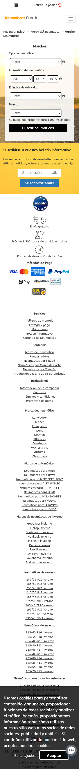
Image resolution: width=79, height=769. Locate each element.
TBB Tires (40, 439)
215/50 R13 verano (39, 614)
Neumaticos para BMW (39, 475)
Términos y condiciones (39, 396)
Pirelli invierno (39, 549)
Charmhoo (39, 456)
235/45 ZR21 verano (39, 618)
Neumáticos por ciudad (39, 360)
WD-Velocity (39, 447)
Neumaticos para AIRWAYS (39, 505)
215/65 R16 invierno (40, 632)
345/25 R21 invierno (40, 662)
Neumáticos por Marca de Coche (39, 365)
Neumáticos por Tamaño (39, 369)
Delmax (39, 434)
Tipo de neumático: (22, 53)
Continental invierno (39, 532)
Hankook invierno (39, 536)
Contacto (39, 392)
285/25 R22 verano (39, 579)
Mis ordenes (40, 329)
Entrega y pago (39, 325)
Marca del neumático (39, 352)
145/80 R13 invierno (40, 645)
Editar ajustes (25, 755)
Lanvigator (39, 417)
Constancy (39, 443)
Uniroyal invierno (39, 553)
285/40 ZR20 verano (39, 605)
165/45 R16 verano (39, 596)
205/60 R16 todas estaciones (39, 685)
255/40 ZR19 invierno (39, 641)
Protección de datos (39, 400)
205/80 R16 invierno (40, 658)
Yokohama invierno (40, 558)
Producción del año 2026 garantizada (39, 373)
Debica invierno (39, 545)
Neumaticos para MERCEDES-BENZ (39, 479)
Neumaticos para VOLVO (39, 500)
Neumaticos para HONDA (40, 509)
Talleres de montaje (39, 320)
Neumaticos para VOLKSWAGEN (39, 496)
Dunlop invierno (39, 528)
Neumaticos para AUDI (39, 470)
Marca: (13, 104)
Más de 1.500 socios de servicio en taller (39, 241)
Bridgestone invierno (39, 562)
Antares (39, 452)
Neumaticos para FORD (39, 492)
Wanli (39, 430)
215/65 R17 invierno (40, 649)
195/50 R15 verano (39, 609)
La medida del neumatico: (27, 70)
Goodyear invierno (39, 523)
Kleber (39, 422)
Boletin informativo (39, 333)
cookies (26, 698)
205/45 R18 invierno (40, 637)
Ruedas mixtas (39, 356)
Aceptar (54, 755)
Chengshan (39, 426)
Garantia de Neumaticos (39, 337)
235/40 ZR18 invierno (39, 654)
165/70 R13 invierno (40, 671)
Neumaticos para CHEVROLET (39, 488)
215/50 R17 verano (39, 592)
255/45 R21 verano (39, 588)
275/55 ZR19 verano (39, 601)
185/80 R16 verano (39, 583)
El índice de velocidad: (24, 87)
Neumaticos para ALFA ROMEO (39, 483)
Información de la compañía (39, 388)
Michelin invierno (39, 540)
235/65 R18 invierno (40, 666)
